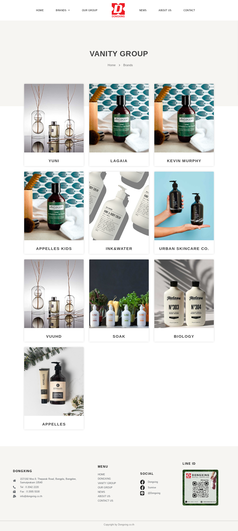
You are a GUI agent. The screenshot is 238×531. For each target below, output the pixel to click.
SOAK (119, 336)
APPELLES (54, 424)
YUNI (54, 161)
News (143, 10)
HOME (40, 10)
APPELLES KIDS (54, 248)
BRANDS (61, 10)
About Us (165, 10)
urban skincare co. (184, 248)
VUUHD (54, 336)
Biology (184, 336)
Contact (189, 10)
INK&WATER (119, 248)
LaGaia (119, 161)
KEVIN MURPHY (184, 161)
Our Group (90, 10)
